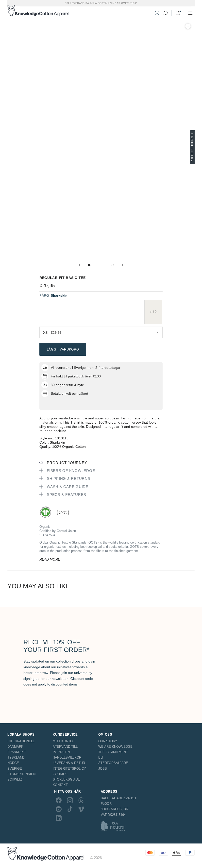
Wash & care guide (67, 487)
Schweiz (14, 779)
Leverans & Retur (69, 763)
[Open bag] (178, 13)
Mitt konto (63, 741)
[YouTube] (59, 809)
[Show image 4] (107, 265)
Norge (13, 763)
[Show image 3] (101, 265)
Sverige (14, 768)
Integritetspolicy (69, 768)
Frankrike (16, 752)
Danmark (15, 746)
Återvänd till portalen (65, 749)
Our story (107, 741)
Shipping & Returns (68, 478)
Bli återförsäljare (113, 760)
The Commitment (113, 752)
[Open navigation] (190, 13)
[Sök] (165, 13)
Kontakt (60, 785)
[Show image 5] (113, 265)
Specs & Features (66, 494)
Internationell (20, 741)
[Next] (122, 265)
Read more (49, 559)
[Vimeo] (81, 809)
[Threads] (81, 800)
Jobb (102, 768)
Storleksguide (66, 779)
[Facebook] (59, 800)
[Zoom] (188, 26)
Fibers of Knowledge (71, 471)
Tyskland (15, 757)
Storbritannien (21, 774)
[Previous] (79, 265)
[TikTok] (70, 809)
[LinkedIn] (59, 818)
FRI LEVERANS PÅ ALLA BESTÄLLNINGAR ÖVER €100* (101, 3)
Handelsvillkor (67, 757)
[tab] (45, 513)
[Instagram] (70, 800)
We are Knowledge (115, 746)
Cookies (60, 774)
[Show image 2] (95, 265)
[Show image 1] (89, 265)
